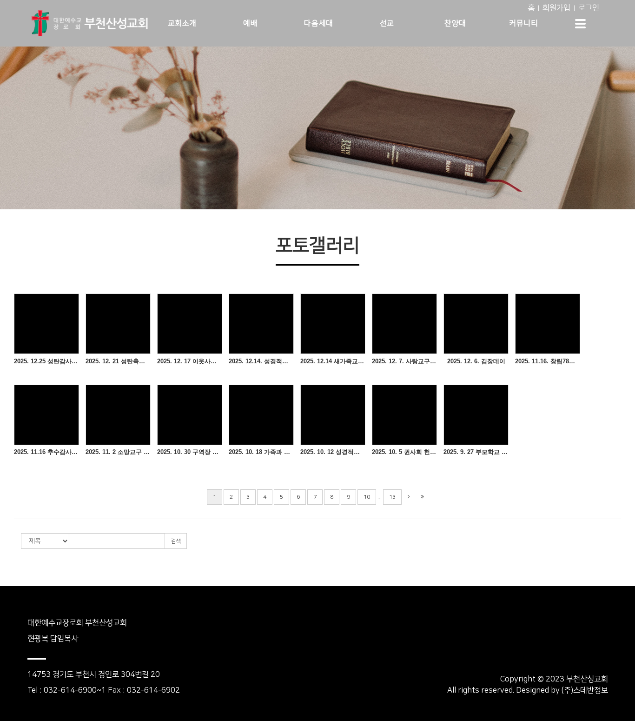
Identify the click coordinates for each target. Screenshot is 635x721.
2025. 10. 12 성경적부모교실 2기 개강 (332, 451)
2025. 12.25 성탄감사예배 (46, 361)
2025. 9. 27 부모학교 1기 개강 (476, 451)
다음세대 (318, 23)
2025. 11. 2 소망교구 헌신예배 (118, 451)
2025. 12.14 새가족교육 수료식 (332, 361)
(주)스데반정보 (585, 690)
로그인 (588, 8)
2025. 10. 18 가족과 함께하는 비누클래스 (261, 451)
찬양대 (455, 23)
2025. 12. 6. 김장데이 (476, 361)
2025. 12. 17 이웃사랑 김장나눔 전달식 (189, 361)
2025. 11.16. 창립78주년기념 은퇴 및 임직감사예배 (547, 361)
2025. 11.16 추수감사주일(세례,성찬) (46, 451)
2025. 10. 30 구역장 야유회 (189, 451)
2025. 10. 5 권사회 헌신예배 (404, 451)
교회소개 (182, 23)
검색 (176, 541)
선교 (387, 23)
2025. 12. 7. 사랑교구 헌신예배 (404, 361)
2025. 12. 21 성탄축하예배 (118, 361)
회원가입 (556, 8)
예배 (250, 23)
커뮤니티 (523, 23)
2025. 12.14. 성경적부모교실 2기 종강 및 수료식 (261, 361)
